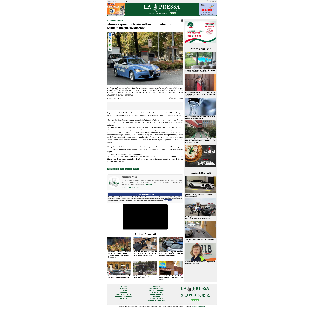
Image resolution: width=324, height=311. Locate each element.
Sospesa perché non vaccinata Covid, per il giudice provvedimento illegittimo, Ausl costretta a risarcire (200, 140)
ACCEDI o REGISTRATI (123, 297)
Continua (149, 184)
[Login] (120, 1)
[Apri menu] (108, 1)
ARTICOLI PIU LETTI (123, 295)
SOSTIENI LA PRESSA (156, 289)
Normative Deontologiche (198, 306)
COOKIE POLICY (156, 293)
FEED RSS (156, 297)
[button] (182, 21)
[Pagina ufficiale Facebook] (182, 295)
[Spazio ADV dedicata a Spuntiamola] (208, 15)
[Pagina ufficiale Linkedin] (203, 295)
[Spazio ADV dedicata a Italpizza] (200, 167)
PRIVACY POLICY (156, 295)
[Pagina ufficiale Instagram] (186, 295)
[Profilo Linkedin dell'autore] (135, 188)
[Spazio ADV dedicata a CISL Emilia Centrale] (200, 43)
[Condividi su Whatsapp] (110, 45)
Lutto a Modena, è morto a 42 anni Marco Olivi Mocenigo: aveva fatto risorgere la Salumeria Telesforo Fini (200, 94)
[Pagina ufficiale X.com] (199, 295)
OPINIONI (123, 291)
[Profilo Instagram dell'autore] (125, 188)
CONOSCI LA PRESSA (156, 291)
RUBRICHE (123, 293)
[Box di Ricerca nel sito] (207, 1)
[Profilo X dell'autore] (132, 188)
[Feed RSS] (208, 295)
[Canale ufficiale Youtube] (190, 295)
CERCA (213, 1)
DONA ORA (168, 200)
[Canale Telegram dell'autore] (130, 188)
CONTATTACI (123, 298)
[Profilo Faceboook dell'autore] (122, 188)
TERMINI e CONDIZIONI (156, 300)
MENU (113, 1)
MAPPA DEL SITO (156, 298)
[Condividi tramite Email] (110, 48)
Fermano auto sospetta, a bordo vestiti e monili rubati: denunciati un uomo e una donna (171, 253)
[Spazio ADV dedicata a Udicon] (116, 15)
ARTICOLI (123, 289)
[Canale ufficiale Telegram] (195, 295)
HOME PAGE (123, 287)
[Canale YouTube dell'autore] (127, 188)
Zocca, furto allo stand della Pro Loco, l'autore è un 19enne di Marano (171, 277)
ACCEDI (125, 1)
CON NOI (156, 287)
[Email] (137, 188)
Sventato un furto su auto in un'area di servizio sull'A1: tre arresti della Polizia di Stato (145, 253)
